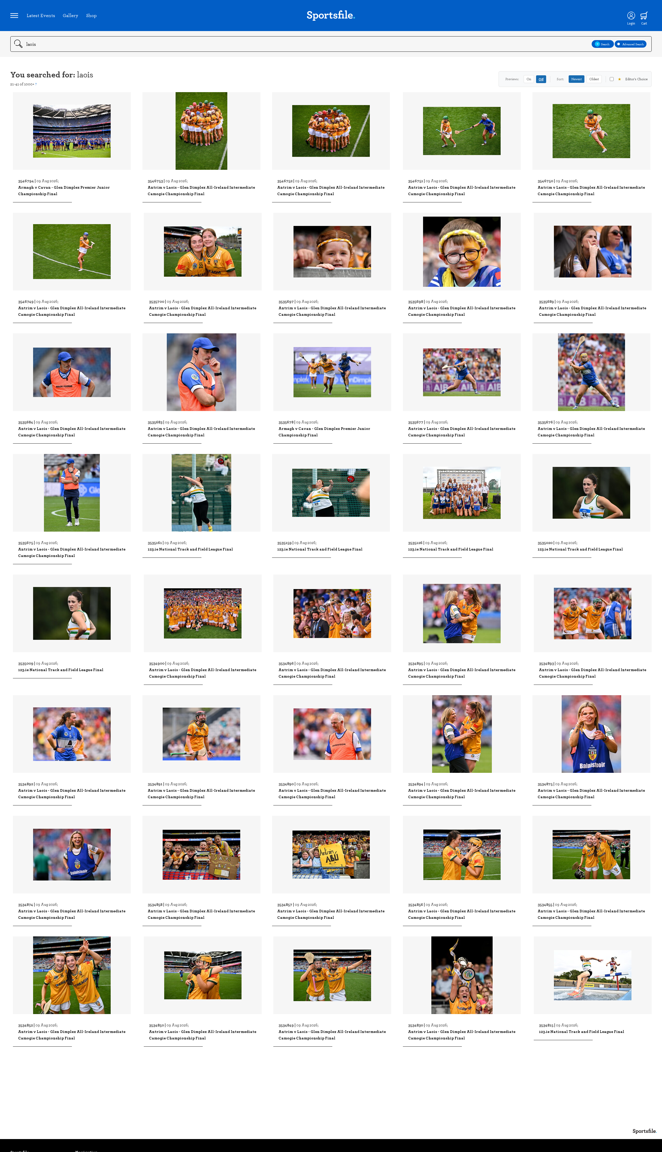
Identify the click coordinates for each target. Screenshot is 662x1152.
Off (541, 79)
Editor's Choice (633, 79)
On (528, 79)
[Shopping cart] (644, 15)
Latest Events (41, 15)
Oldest (594, 79)
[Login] (631, 15)
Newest (576, 79)
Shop (91, 15)
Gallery (70, 15)
